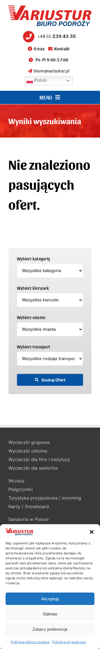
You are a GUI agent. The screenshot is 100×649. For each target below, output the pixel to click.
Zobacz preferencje (50, 629)
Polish (40, 80)
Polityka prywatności (69, 642)
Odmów (50, 614)
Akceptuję (50, 598)
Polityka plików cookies (30, 642)
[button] (91, 532)
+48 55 (57, 36)
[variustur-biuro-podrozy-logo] (50, 8)
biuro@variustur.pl (51, 70)
